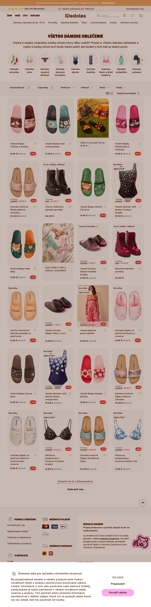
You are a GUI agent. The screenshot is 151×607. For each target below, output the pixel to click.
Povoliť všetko (118, 592)
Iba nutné (117, 577)
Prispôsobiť (118, 583)
